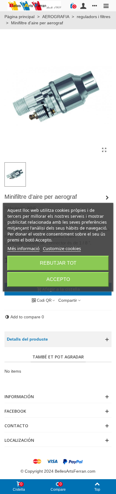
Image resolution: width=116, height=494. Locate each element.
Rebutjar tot (58, 263)
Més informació (23, 248)
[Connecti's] (83, 5)
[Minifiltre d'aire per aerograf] (104, 150)
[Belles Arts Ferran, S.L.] (34, 5)
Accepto (58, 279)
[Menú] (106, 5)
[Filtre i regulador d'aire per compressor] (107, 197)
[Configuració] (94, 5)
